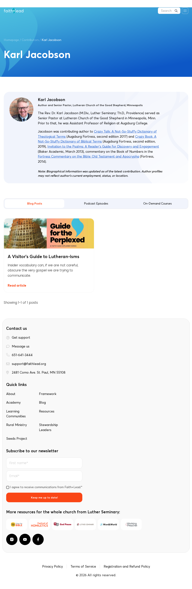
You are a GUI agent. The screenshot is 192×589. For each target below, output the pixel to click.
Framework (47, 394)
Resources (46, 411)
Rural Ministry (16, 425)
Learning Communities (16, 413)
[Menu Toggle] (185, 11)
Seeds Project (16, 438)
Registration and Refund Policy (127, 566)
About (10, 394)
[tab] (34, 203)
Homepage (11, 40)
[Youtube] (25, 539)
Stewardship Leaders (48, 427)
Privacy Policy (52, 566)
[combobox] (169, 11)
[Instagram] (11, 539)
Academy (13, 402)
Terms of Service (83, 566)
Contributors (30, 40)
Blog (42, 402)
